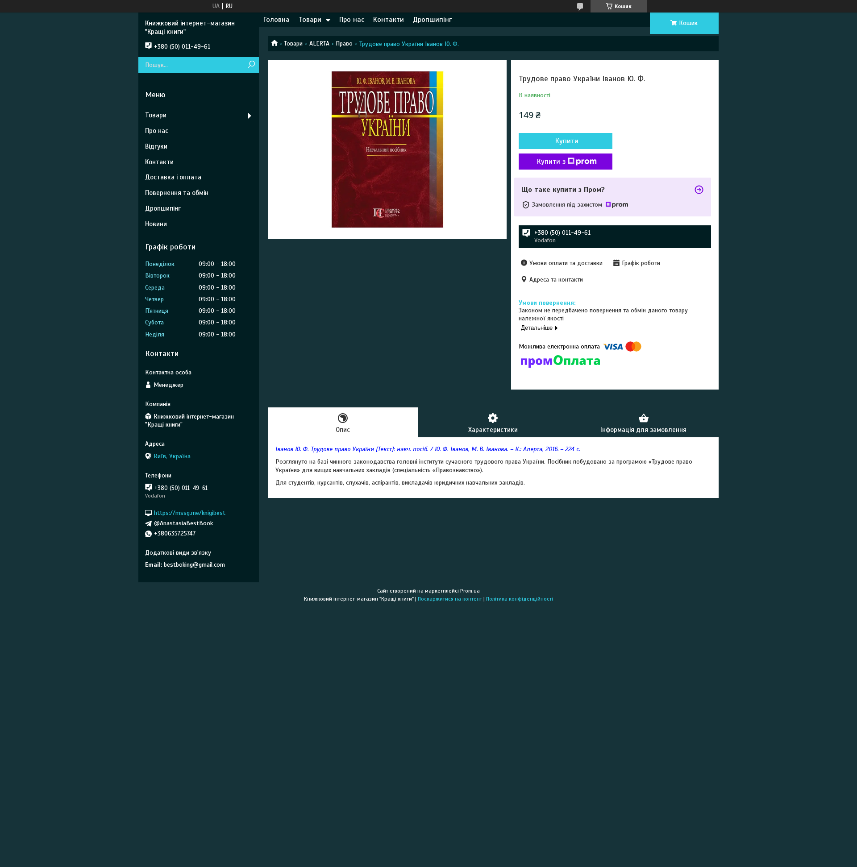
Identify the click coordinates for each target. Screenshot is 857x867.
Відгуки (156, 146)
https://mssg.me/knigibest (189, 513)
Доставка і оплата (173, 177)
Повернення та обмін (176, 193)
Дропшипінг (432, 19)
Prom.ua (470, 591)
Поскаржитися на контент (450, 599)
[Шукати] (251, 65)
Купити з (551, 161)
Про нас (351, 19)
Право (344, 43)
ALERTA (319, 43)
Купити (566, 141)
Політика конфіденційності (519, 599)
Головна (276, 19)
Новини (156, 224)
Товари (310, 19)
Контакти (388, 19)
